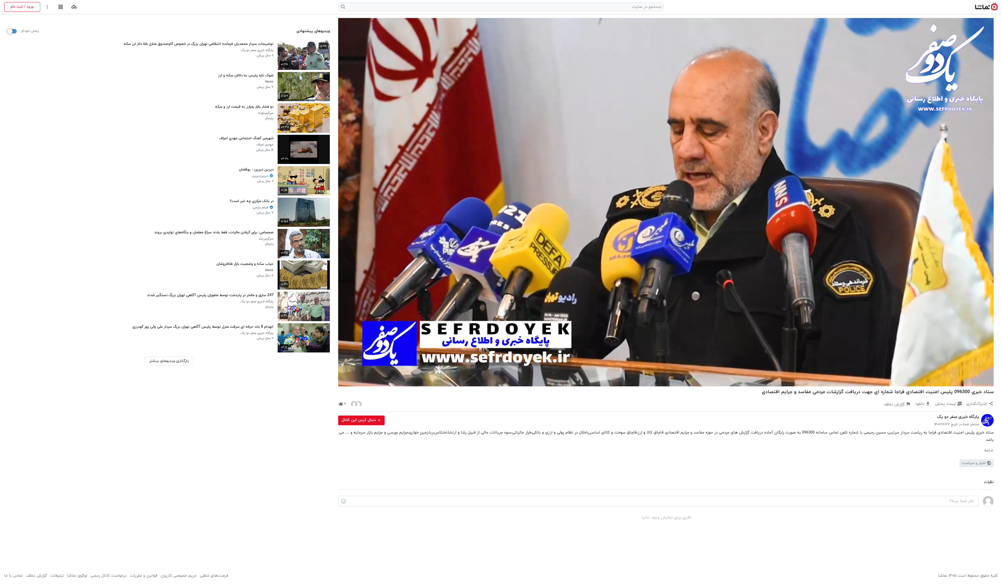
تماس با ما (13, 575)
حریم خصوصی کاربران (178, 575)
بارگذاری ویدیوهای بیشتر (169, 360)
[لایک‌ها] (356, 404)
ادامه (988, 450)
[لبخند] (343, 501)
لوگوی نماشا (77, 575)
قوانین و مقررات (143, 575)
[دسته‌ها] (61, 6)
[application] (666, 202)
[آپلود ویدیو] (74, 7)
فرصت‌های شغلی (214, 575)
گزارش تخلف (36, 575)
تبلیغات (57, 575)
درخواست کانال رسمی (109, 575)
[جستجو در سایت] (343, 7)
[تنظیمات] (47, 6)
